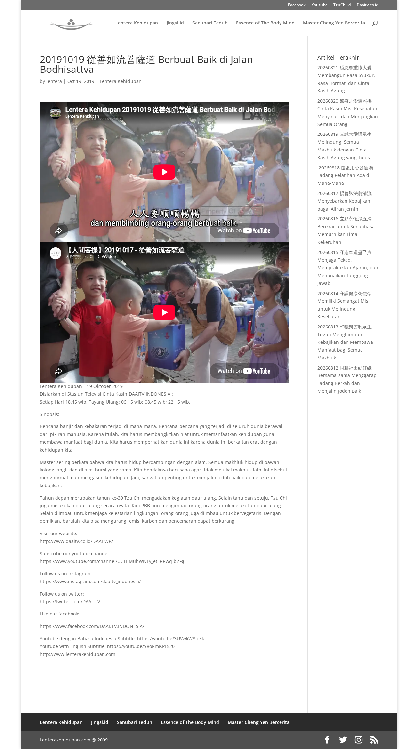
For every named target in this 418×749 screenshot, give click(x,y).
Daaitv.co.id (367, 5)
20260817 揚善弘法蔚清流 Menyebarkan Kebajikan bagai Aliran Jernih (344, 201)
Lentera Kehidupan (136, 23)
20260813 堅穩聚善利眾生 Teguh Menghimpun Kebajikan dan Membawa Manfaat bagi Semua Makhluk (345, 342)
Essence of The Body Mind (265, 23)
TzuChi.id (342, 5)
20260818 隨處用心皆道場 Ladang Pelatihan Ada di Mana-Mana (345, 175)
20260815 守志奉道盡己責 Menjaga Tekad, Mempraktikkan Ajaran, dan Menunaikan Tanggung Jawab (347, 267)
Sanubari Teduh (210, 23)
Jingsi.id (175, 23)
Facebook (297, 5)
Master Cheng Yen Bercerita (334, 23)
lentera (54, 81)
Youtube (320, 5)
